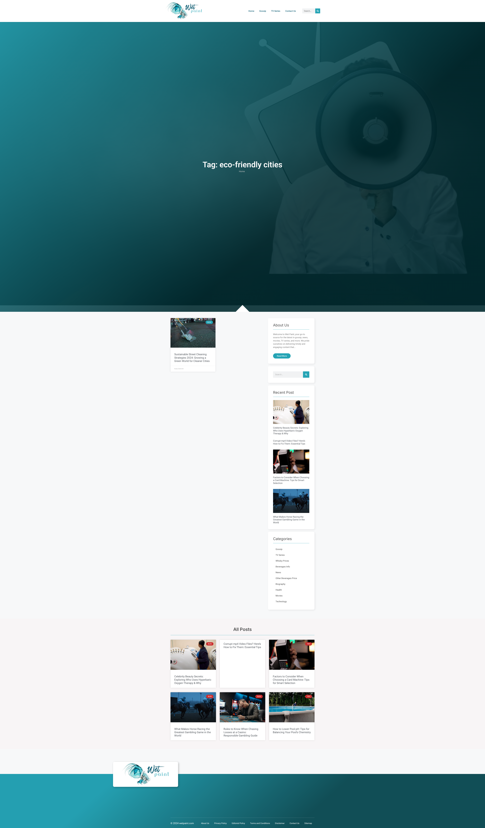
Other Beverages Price (286, 578)
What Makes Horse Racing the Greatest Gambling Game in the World (289, 519)
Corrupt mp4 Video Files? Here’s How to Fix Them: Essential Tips (289, 442)
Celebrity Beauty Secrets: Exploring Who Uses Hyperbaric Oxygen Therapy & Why (290, 430)
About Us (205, 823)
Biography (280, 584)
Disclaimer (280, 823)
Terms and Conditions (260, 823)
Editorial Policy (238, 823)
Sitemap (308, 823)
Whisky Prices (282, 560)
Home (251, 11)
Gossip (262, 11)
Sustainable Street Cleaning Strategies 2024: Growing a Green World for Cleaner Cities (192, 357)
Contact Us (290, 11)
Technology (281, 601)
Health (279, 589)
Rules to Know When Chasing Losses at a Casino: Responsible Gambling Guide (241, 732)
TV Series (275, 11)
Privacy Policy (220, 823)
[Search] (317, 10)
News (278, 572)
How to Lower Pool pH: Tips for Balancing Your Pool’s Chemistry (292, 730)
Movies (279, 595)
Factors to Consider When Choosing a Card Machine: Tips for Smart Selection (291, 480)
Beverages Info (283, 566)
